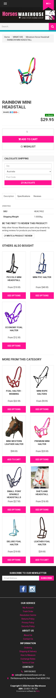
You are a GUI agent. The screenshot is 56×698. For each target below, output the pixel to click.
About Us (28, 635)
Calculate (29, 183)
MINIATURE (18, 37)
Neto (38, 691)
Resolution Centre (28, 615)
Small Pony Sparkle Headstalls (14, 494)
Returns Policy (28, 619)
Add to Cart (29, 139)
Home (7, 37)
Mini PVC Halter (42, 277)
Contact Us (28, 639)
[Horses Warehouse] (28, 14)
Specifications (23, 196)
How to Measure (28, 655)
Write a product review (19, 236)
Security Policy (28, 626)
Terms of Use (28, 662)
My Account (28, 608)
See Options (14, 295)
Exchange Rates (28, 659)
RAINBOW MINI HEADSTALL (19, 40)
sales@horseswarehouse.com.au (30, 675)
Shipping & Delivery (28, 651)
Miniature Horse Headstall (37, 37)
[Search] (52, 26)
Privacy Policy (28, 622)
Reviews (37, 196)
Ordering (28, 648)
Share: (6, 112)
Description (9, 196)
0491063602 (30, 671)
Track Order (28, 611)
